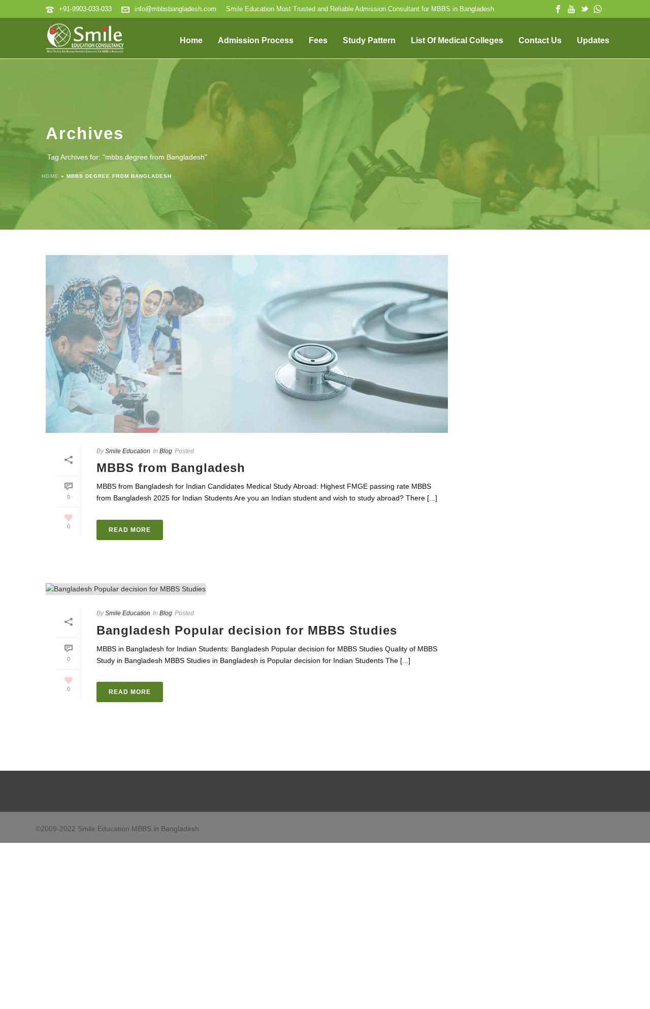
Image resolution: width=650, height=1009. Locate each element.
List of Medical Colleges (457, 40)
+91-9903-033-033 (85, 9)
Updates (593, 40)
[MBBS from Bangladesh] (247, 344)
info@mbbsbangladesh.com (175, 9)
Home (191, 40)
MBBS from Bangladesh (170, 468)
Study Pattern (369, 40)
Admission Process (256, 40)
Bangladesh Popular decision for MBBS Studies (246, 630)
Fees (318, 40)
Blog (165, 451)
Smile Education (127, 451)
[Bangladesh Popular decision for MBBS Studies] (247, 589)
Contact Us (540, 40)
